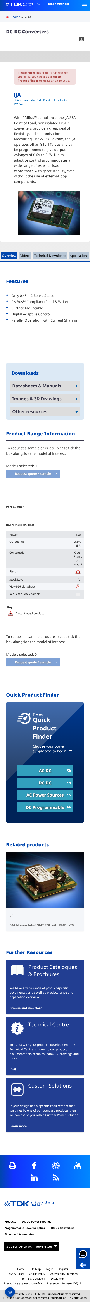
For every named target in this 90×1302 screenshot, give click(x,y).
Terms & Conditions (34, 1278)
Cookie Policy (37, 1274)
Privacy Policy (15, 1274)
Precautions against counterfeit (23, 1283)
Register (63, 1269)
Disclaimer (57, 1278)
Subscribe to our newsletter (29, 1246)
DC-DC (45, 783)
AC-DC (45, 770)
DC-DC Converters (62, 1228)
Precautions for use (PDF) (62, 1283)
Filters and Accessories (19, 1234)
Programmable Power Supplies (24, 1228)
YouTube (77, 1165)
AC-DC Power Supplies (36, 1221)
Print (12, 1165)
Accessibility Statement (64, 1274)
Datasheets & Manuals (36, 386)
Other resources (29, 411)
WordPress (56, 1165)
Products (10, 1221)
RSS (56, 1177)
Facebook (34, 1165)
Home (21, 1269)
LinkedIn (34, 1177)
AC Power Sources (45, 795)
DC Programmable (45, 807)
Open (84, 5)
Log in (49, 1269)
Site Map (35, 1269)
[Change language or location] (9, 17)
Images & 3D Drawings (37, 399)
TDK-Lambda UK (57, 4)
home (16, 17)
